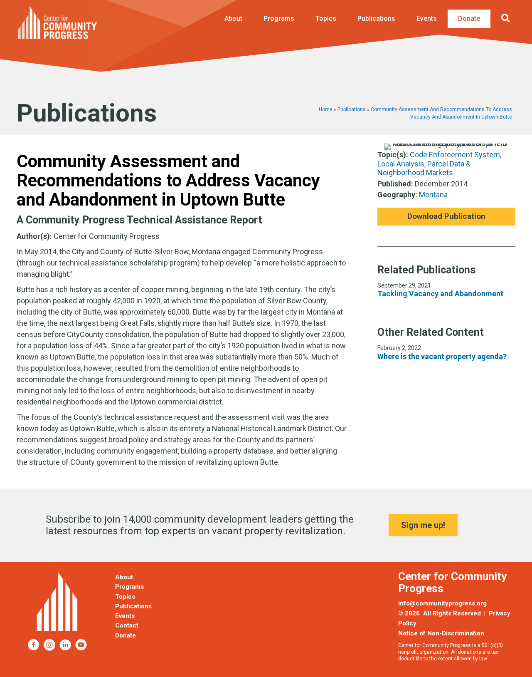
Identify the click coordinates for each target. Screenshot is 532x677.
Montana (433, 194)
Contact (126, 625)
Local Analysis (400, 163)
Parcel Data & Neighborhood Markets (423, 168)
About (233, 18)
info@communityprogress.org (442, 603)
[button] (507, 18)
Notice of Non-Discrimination (441, 633)
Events (426, 18)
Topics (325, 18)
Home (325, 109)
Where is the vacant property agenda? (442, 356)
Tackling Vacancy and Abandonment (440, 293)
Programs (279, 18)
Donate (469, 18)
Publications (376, 18)
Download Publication (446, 216)
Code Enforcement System (455, 154)
